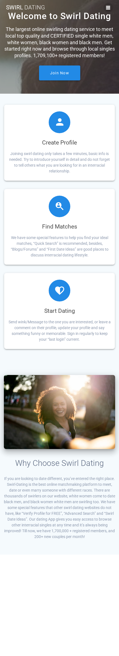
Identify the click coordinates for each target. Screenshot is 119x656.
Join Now (59, 73)
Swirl (25, 8)
